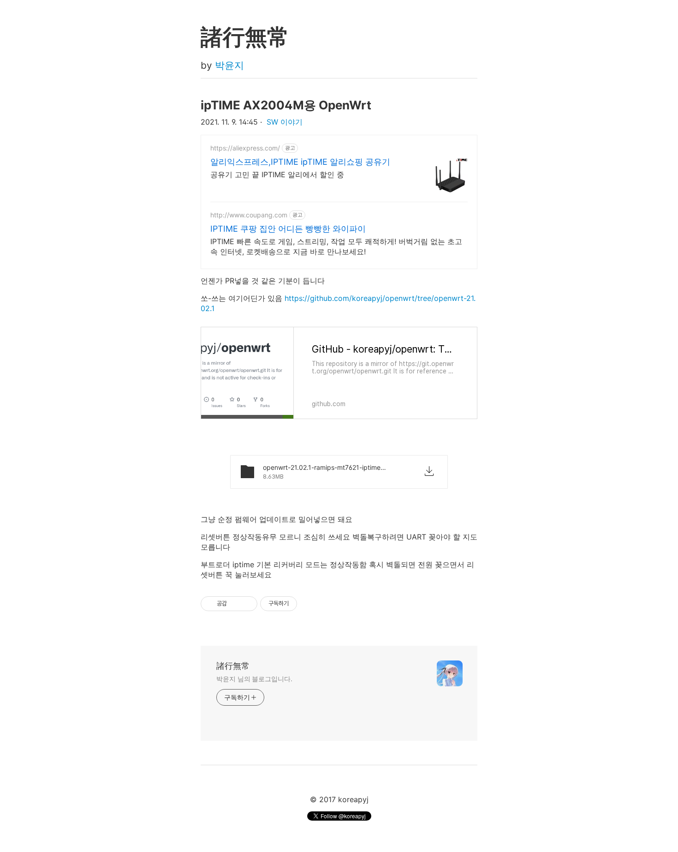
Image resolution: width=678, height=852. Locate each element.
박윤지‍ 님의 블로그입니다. (254, 679)
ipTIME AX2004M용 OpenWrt (286, 105)
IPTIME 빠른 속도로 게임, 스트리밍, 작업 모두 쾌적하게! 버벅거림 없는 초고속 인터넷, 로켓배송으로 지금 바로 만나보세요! (336, 246)
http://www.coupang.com (248, 215)
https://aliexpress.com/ (245, 148)
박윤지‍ (229, 65)
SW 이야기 (285, 121)
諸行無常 (233, 666)
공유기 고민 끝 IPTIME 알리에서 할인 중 (277, 174)
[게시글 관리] (247, 604)
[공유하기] (235, 604)
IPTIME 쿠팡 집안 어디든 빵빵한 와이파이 (288, 229)
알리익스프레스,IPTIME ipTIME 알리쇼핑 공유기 (300, 162)
